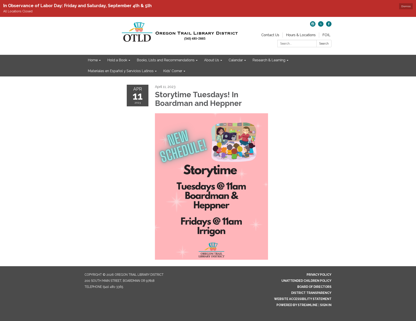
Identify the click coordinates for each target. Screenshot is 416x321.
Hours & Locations (301, 35)
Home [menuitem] (93, 60)
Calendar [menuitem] (236, 60)
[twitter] (320, 25)
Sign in (326, 305)
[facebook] (329, 25)
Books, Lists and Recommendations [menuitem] (166, 60)
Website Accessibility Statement (303, 299)
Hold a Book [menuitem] (117, 60)
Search (324, 43)
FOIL (326, 35)
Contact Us (270, 35)
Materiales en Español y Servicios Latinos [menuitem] (121, 71)
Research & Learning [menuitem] (268, 60)
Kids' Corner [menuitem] (172, 71)
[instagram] (312, 25)
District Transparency (311, 293)
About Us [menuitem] (211, 60)
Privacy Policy (319, 274)
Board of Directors (314, 287)
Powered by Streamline (297, 305)
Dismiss (406, 6)
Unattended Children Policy (306, 280)
